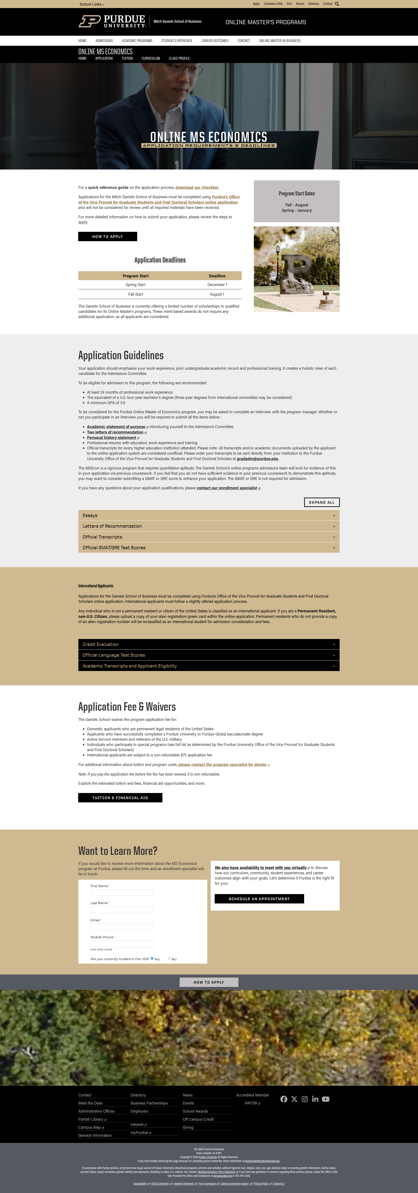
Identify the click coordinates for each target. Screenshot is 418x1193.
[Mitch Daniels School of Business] (177, 22)
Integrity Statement (184, 1184)
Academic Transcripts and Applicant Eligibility (130, 665)
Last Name (99, 903)
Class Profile (179, 58)
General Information (95, 1135)
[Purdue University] (113, 22)
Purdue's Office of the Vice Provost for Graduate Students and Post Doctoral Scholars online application (159, 199)
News (187, 1095)
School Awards (195, 1111)
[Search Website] (337, 4)
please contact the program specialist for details (222, 764)
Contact (327, 3)
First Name (99, 886)
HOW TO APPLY (107, 236)
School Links (91, 4)
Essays (90, 515)
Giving (188, 1127)
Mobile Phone (102, 937)
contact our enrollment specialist (227, 487)
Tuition (127, 58)
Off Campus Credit (198, 1119)
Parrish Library (90, 1119)
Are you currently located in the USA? (120, 959)
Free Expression (207, 1184)
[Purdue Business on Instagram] (304, 1099)
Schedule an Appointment (259, 899)
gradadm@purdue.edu (257, 458)
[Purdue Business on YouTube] (325, 1099)
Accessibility (140, 1184)
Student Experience (177, 40)
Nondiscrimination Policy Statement (216, 1172)
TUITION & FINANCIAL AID (120, 797)
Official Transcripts (102, 536)
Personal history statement (111, 437)
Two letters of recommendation (115, 432)
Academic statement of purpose (116, 426)
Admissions (104, 40)
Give (289, 3)
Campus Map (89, 1127)
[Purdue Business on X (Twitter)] (294, 1099)
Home (82, 40)
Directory (313, 3)
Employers (139, 1111)
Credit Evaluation (101, 644)
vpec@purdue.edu (222, 1176)
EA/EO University (160, 1184)
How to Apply (209, 982)
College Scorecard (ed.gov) (235, 1184)
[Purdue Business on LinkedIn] (315, 1099)
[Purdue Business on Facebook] (284, 1099)
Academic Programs (137, 40)
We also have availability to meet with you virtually (261, 867)
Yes (157, 959)
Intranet (137, 1124)
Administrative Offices (96, 1111)
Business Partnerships (149, 1103)
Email (95, 920)
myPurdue (139, 1132)
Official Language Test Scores (114, 655)
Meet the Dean (90, 1103)
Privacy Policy (261, 1184)
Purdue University (208, 1157)
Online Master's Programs (266, 22)
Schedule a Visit (273, 3)
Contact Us (278, 1184)
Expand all (322, 502)
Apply (256, 3)
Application (104, 58)
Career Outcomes (215, 40)
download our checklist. (197, 187)
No (174, 959)
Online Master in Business (279, 40)
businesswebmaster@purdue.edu (262, 1161)
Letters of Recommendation (112, 526)
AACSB (251, 1102)
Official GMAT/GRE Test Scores (114, 547)
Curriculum (151, 58)
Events (188, 1103)
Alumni (300, 3)
